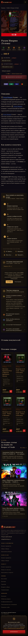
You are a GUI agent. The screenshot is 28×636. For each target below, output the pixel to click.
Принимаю (14, 632)
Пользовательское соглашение (9, 604)
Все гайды (22, 447)
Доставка (3, 581)
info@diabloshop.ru (6, 539)
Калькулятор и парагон (7, 572)
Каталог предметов (6, 546)
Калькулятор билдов (6, 551)
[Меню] (25, 2)
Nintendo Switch (6, 60)
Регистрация (18, 282)
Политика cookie (5, 607)
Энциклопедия (5, 590)
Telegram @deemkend (6, 537)
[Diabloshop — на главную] (6, 2)
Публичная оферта (6, 599)
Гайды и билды (5, 549)
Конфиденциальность (6, 602)
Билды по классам (6, 570)
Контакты (3, 596)
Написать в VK (7, 266)
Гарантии (3, 584)
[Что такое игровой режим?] (20, 64)
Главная (3, 8)
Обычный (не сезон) (7, 67)
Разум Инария (7, 97)
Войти (10, 282)
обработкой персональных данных (16, 628)
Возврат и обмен (5, 587)
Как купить (4, 579)
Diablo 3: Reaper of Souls (13, 8)
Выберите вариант (15, 77)
